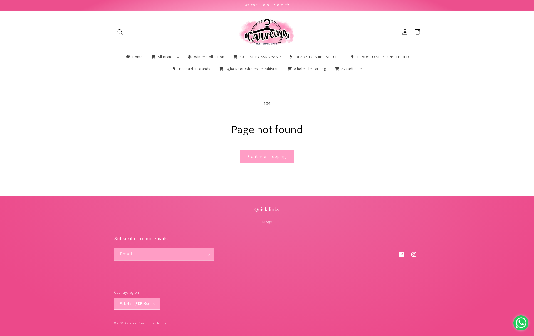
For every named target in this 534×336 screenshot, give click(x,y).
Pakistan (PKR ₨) (134, 303)
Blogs (267, 221)
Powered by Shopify (152, 323)
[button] (120, 32)
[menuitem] (133, 57)
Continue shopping (267, 156)
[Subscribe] (208, 254)
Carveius (131, 323)
